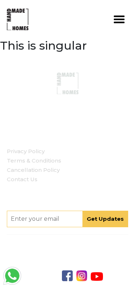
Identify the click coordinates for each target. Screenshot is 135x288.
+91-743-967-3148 (78, 107)
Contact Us (22, 179)
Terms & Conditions (34, 160)
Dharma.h (84, 264)
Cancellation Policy (33, 169)
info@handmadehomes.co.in (76, 118)
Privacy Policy (26, 151)
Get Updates (105, 218)
